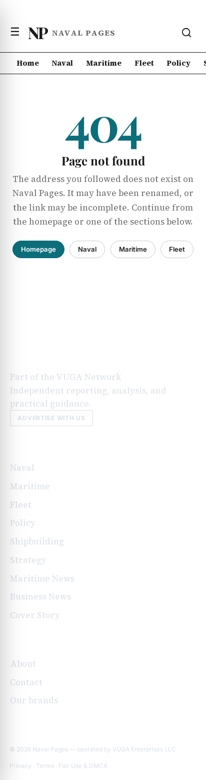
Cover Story (35, 615)
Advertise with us (51, 418)
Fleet (144, 63)
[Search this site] (186, 32)
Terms (45, 765)
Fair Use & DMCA (83, 765)
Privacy (21, 765)
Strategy (28, 560)
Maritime (104, 63)
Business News (40, 597)
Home (27, 63)
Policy (178, 63)
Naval (62, 63)
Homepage (38, 249)
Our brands (34, 700)
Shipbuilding (37, 541)
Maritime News (42, 578)
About (23, 664)
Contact (26, 682)
